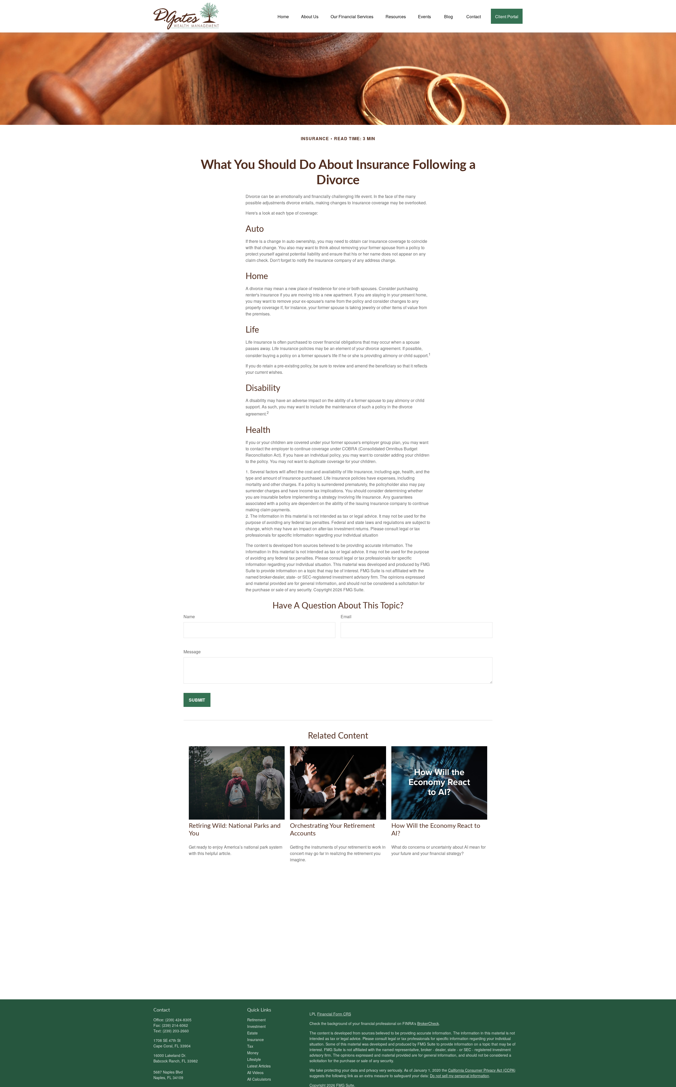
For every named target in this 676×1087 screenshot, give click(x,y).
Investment (256, 1026)
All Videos (255, 1072)
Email (346, 616)
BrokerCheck (428, 1023)
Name (189, 616)
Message (192, 652)
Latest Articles (259, 1066)
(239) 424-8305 (178, 1019)
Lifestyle (254, 1059)
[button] (283, 16)
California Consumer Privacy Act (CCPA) (481, 1070)
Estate (252, 1033)
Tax (250, 1046)
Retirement (256, 1019)
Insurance (255, 1039)
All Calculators (259, 1079)
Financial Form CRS (334, 1014)
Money (253, 1052)
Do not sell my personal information (459, 1075)
